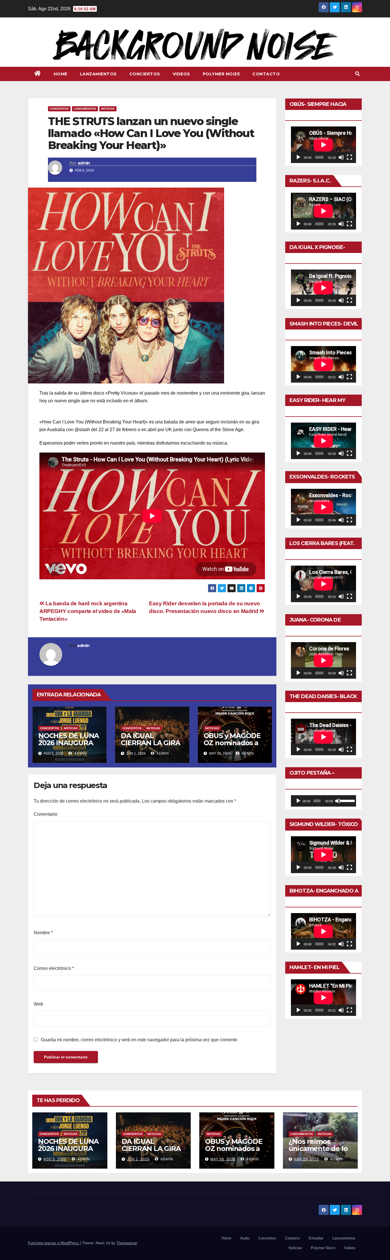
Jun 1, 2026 (138, 1159)
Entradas (316, 1238)
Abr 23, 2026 (306, 1159)
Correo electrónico (54, 968)
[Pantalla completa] (349, 157)
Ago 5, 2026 (55, 1159)
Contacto (266, 74)
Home (60, 74)
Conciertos (144, 74)
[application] (323, 144)
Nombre (43, 932)
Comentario (45, 814)
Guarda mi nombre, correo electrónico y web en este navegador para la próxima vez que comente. (139, 1039)
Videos (181, 74)
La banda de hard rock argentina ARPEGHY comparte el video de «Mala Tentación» (87, 611)
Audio (245, 1238)
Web (38, 1004)
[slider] (346, 800)
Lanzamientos (98, 74)
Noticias (108, 108)
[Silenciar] (341, 157)
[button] (357, 73)
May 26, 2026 (223, 1159)
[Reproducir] (298, 157)
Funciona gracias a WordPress (54, 1243)
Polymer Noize (221, 74)
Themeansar (126, 1243)
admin (84, 163)
